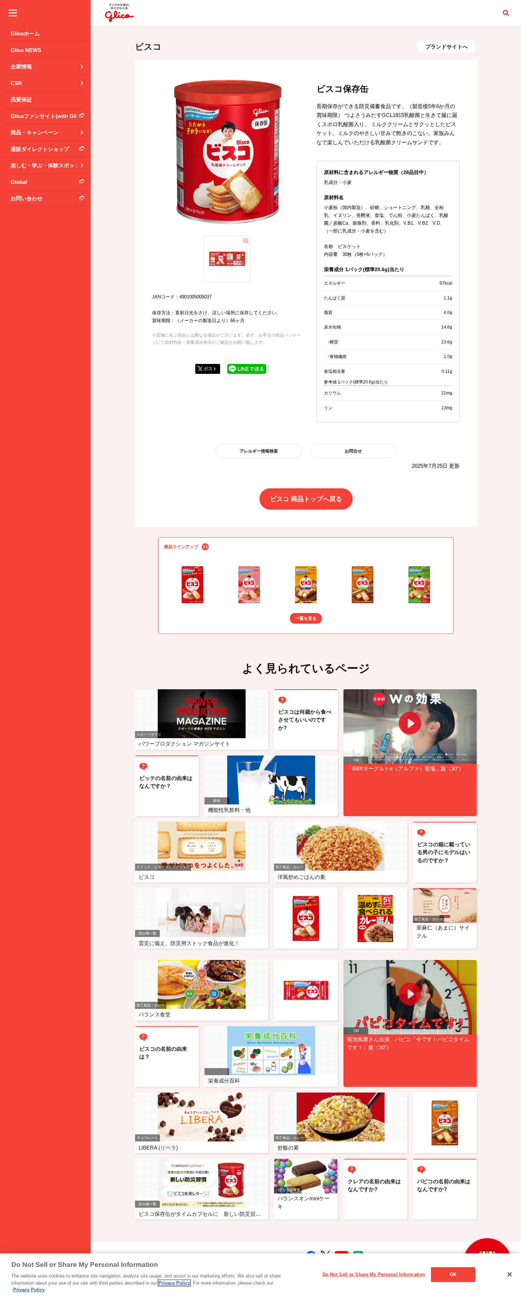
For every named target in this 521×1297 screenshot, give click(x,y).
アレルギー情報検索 (259, 451)
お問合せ (353, 451)
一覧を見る (305, 618)
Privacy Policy (174, 1283)
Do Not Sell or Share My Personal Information (374, 1274)
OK (453, 1274)
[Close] (509, 1274)
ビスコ (148, 46)
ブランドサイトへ (446, 47)
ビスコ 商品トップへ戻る (306, 498)
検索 (505, 12)
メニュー (13, 13)
